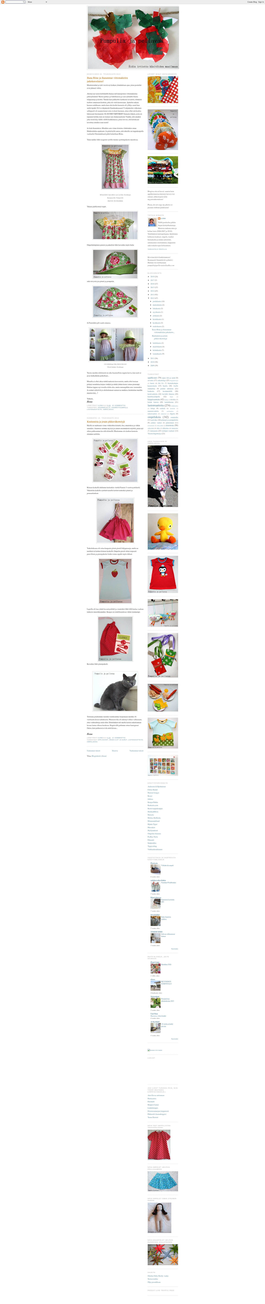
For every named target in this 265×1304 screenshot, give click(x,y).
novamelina (155, 914)
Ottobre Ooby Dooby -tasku (158, 1276)
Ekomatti (151, 1101)
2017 (153, 280)
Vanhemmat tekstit (137, 750)
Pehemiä (151, 840)
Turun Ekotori (153, 1117)
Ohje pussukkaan (154, 1282)
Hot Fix (161, 383)
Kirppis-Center (153, 1104)
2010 (153, 362)
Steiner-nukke (153, 1279)
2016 (153, 283)
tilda (158, 428)
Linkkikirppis (153, 1108)
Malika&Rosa (153, 811)
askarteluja (162, 380)
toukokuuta (157, 326)
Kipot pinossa (156, 897)
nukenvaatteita (152, 414)
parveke (154, 420)
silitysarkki (160, 426)
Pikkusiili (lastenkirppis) (157, 1114)
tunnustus (175, 428)
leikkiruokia (174, 406)
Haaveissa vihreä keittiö (158, 1016)
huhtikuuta (157, 343)
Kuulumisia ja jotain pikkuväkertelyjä (106, 421)
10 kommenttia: (119, 405)
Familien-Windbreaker (168, 882)
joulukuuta (157, 301)
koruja (166, 400)
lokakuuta (157, 308)
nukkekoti (163, 414)
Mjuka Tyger (152, 824)
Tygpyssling (152, 846)
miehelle (172, 408)
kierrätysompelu (120, 407)
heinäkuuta (157, 319)
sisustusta (170, 425)
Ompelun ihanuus (154, 833)
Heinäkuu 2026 (166, 964)
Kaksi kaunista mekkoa (166, 918)
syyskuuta (157, 312)
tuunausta (154, 431)
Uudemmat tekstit (93, 750)
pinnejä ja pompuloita (169, 420)
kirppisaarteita (154, 399)
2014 (153, 291)
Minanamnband (154, 821)
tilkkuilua (166, 428)
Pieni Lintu (155, 962)
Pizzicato (154, 863)
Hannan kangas (153, 792)
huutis (165, 386)
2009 (153, 365)
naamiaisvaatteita (153, 411)
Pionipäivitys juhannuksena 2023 (167, 1000)
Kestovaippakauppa (155, 808)
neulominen (170, 411)
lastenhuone (169, 402)
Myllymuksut (153, 830)
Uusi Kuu (154, 1013)
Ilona (163, 218)
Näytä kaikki (174, 949)
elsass (153, 979)
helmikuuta (157, 350)
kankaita (151, 391)
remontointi (151, 426)
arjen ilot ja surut (118, 740)
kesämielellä (104, 407)
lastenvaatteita (94, 409)
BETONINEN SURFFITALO (166, 982)
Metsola (151, 815)
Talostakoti (155, 996)
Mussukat (151, 827)
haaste (152, 383)
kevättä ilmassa (168, 394)
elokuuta (156, 315)
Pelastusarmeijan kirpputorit (158, 1111)
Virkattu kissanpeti (167, 865)
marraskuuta (157, 305)
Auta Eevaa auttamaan (156, 1095)
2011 (153, 358)
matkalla (162, 408)
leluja (153, 408)
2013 (153, 294)
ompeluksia (108, 409)
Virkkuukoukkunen (155, 849)
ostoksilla (174, 417)
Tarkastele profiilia (157, 249)
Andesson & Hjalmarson (157, 786)
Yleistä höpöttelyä (154, 433)
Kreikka (173, 399)
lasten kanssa (153, 402)
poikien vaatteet (156, 423)
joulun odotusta (166, 388)
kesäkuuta (157, 323)
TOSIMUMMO (156, 931)
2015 (153, 287)
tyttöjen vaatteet (168, 431)
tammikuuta (157, 353)
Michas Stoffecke (154, 818)
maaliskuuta (157, 346)
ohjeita (172, 413)
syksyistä (151, 428)
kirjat (171, 397)
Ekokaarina (152, 1098)
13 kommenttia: (119, 738)
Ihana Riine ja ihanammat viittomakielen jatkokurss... (163, 331)
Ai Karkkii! (155, 1021)
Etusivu (115, 750)
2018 (153, 276)
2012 (153, 298)
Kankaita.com (153, 805)
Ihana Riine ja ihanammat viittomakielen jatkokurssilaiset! (107, 79)
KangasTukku (153, 802)
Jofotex (150, 799)
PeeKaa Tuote (153, 836)
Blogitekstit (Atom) (99, 756)
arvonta (150, 380)
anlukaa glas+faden (158, 880)
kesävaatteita (152, 394)
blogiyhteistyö (174, 380)
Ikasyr (150, 796)
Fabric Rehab (153, 789)
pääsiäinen (170, 422)
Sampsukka (152, 843)
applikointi (103, 740)
